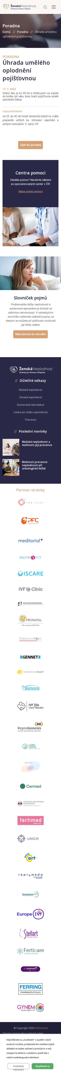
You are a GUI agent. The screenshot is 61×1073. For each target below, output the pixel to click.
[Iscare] (30, 573)
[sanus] (30, 687)
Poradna (22, 32)
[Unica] (30, 839)
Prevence (30, 419)
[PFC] (30, 520)
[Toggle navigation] (53, 7)
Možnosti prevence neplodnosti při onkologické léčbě (34, 465)
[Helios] (30, 672)
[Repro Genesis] (30, 726)
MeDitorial (41, 1028)
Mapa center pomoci (30, 191)
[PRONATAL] (30, 620)
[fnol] (30, 803)
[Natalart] (30, 857)
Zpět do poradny (30, 145)
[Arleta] (30, 766)
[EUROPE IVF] (30, 914)
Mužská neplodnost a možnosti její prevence (37, 443)
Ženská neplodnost (30, 397)
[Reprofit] (30, 557)
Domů (7, 32)
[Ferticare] (30, 951)
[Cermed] (30, 786)
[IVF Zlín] (30, 706)
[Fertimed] (30, 820)
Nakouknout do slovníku (30, 334)
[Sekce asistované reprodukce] (30, 604)
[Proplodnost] (30, 969)
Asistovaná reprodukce (30, 404)
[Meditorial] (30, 540)
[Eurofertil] (30, 746)
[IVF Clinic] (30, 589)
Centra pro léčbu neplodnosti (31, 412)
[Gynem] (30, 1008)
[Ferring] (30, 989)
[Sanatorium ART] (30, 894)
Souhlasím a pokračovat (42, 1067)
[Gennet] (30, 656)
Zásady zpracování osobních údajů (23, 1033)
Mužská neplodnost (30, 389)
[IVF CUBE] (30, 501)
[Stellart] (30, 933)
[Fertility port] (30, 639)
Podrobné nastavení (18, 1067)
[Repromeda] (30, 876)
